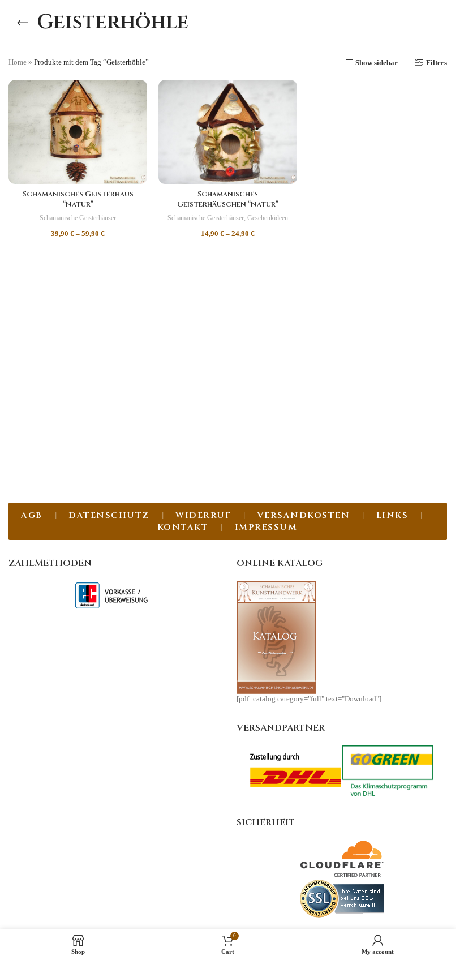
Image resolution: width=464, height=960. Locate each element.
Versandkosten (303, 515)
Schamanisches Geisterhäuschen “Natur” (227, 199)
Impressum (266, 527)
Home (17, 62)
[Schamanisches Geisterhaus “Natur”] (77, 132)
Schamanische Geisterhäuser (78, 218)
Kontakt (183, 527)
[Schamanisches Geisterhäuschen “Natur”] (227, 132)
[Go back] (22, 22)
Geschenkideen (267, 218)
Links (392, 515)
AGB (31, 515)
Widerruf (203, 515)
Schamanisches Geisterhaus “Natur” (78, 199)
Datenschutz (108, 515)
